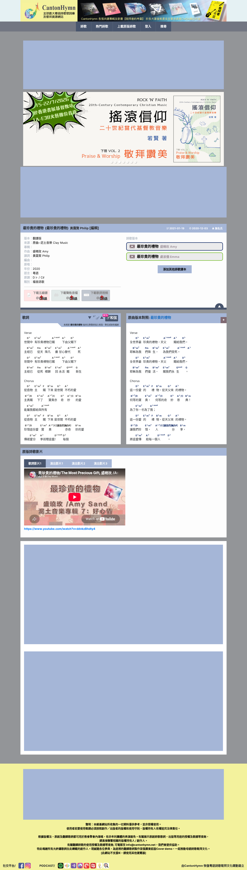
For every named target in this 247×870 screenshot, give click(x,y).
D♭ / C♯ (38, 277)
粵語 (36, 273)
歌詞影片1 (34, 463)
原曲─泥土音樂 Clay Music (50, 242)
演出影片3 (100, 463)
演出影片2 (78, 463)
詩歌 (83, 26)
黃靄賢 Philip (79, 228)
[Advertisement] (123, 65)
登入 (148, 26)
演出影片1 (56, 463)
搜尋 (163, 26)
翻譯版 (37, 238)
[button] (29, 129)
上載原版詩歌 (126, 26)
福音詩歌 (38, 282)
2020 (36, 269)
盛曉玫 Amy (40, 251)
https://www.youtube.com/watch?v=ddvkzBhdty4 (59, 529)
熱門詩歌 (102, 26)
